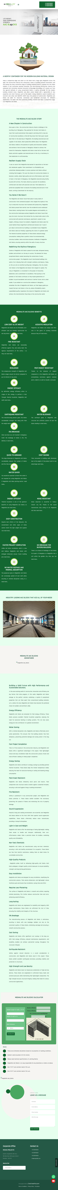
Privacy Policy (31, 1186)
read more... (20, 333)
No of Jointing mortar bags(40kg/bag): (39, 1013)
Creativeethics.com (33, 1184)
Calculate (11, 1034)
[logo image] (9, 4)
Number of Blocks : (31, 1007)
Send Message (35, 1129)
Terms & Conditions (23, 1186)
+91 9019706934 (49, 6)
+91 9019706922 (49, 4)
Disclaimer (37, 1186)
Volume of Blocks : (31, 1010)
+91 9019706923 (49, 3)
